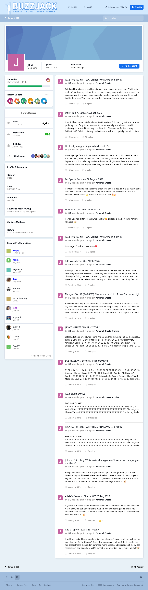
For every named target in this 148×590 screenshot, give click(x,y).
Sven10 (16, 326)
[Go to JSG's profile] (60, 81)
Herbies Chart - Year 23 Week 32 (82, 209)
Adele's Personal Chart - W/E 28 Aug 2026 (87, 496)
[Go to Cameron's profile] (39, 156)
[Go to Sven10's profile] (9, 327)
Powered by (130, 585)
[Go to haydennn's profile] (9, 270)
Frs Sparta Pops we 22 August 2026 (84, 179)
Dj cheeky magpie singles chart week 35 (87, 146)
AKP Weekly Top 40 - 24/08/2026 (82, 261)
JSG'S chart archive (75, 393)
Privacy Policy (22, 585)
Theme (9, 585)
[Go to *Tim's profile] (33, 156)
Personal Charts (103, 83)
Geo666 (16, 346)
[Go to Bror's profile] (9, 280)
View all (47, 94)
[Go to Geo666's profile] (9, 347)
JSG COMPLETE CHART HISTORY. (82, 327)
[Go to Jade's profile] (9, 308)
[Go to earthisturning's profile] (9, 299)
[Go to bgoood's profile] (9, 289)
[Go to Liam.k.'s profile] (42, 156)
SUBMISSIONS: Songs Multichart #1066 (86, 360)
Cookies (47, 585)
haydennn (18, 269)
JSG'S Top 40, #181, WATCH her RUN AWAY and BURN (93, 79)
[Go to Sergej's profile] (9, 251)
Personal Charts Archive (107, 331)
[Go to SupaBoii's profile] (9, 318)
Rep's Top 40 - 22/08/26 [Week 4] (82, 529)
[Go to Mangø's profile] (9, 337)
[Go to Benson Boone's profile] (45, 156)
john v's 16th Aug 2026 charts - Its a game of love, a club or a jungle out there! (101, 462)
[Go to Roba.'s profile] (9, 260)
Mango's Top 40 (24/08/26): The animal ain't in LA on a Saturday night (102, 294)
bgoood (16, 288)
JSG (69, 83)
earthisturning (20, 298)
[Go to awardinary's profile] (48, 156)
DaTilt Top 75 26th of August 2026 (83, 112)
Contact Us (36, 585)
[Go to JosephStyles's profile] (36, 156)
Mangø (16, 336)
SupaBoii (17, 317)
